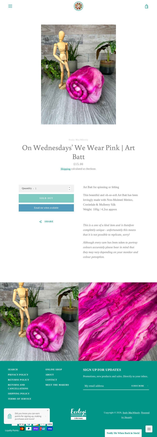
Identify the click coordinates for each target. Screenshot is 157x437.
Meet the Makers (57, 385)
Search (13, 369)
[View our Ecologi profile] (78, 414)
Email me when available (46, 207)
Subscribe (138, 386)
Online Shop (54, 369)
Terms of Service (19, 399)
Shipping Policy (19, 393)
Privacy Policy (18, 374)
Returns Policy (18, 380)
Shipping (66, 168)
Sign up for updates (102, 370)
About (50, 374)
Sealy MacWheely (131, 412)
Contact (51, 380)
